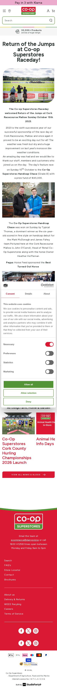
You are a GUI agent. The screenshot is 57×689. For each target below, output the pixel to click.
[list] (28, 31)
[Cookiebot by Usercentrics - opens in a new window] (41, 285)
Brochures (10, 579)
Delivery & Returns (14, 599)
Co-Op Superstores (14, 673)
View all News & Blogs (26, 475)
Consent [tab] (10, 293)
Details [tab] (28, 293)
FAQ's (7, 565)
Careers (8, 608)
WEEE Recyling (12, 604)
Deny (28, 401)
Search (8, 560)
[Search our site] (50, 20)
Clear (45, 20)
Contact (9, 574)
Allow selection (28, 393)
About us (9, 594)
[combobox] (23, 20)
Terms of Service (13, 613)
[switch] (49, 353)
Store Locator (12, 570)
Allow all (28, 384)
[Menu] (3, 10)
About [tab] (47, 293)
